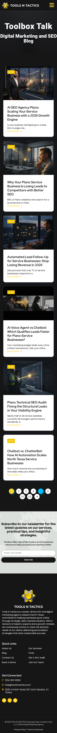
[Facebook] (4, 700)
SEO (20, 724)
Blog (11, 72)
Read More (13, 131)
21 (48, 491)
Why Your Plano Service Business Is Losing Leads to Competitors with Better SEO (27, 188)
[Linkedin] (15, 700)
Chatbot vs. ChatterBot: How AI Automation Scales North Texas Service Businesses (27, 457)
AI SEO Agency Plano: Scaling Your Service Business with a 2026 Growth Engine (28, 113)
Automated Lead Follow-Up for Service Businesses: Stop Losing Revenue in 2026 (28, 261)
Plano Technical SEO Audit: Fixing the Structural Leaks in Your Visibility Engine (27, 406)
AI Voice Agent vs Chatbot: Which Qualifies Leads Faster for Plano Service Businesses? (28, 334)
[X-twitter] (10, 700)
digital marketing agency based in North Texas (27, 613)
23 (29, 496)
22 (22, 496)
